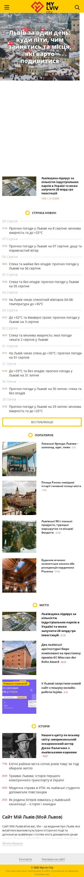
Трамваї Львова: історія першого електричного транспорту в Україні (36, 778)
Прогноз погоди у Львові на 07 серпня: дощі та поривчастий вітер (45, 248)
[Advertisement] (42, 128)
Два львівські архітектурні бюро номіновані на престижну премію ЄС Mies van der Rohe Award (61, 653)
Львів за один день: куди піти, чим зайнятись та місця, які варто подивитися (40, 46)
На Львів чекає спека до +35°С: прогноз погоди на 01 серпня (45, 355)
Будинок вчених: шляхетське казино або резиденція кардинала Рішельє (57, 565)
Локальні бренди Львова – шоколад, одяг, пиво (59, 445)
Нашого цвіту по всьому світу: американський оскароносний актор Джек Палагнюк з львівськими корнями (60, 743)
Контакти (25, 859)
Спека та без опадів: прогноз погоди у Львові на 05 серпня (44, 284)
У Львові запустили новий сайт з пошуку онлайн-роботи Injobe (61, 687)
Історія (44, 726)
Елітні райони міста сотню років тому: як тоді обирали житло (44, 766)
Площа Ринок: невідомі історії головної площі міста (61, 484)
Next (72, 46)
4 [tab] (46, 74)
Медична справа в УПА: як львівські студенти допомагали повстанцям (44, 790)
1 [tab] (33, 74)
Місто (44, 605)
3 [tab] (42, 74)
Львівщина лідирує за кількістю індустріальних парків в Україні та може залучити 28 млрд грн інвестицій (60, 185)
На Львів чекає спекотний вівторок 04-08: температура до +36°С (41, 301)
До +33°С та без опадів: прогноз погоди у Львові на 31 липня (40, 373)
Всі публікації (42, 422)
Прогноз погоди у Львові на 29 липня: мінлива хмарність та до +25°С (45, 408)
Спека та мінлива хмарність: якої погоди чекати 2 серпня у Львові (40, 337)
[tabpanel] (40, 47)
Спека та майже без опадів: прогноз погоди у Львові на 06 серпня (44, 266)
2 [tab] (38, 74)
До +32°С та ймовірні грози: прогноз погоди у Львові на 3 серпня (44, 319)
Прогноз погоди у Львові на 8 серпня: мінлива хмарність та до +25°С (45, 230)
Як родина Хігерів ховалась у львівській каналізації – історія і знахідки (39, 802)
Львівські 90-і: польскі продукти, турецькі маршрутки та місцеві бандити (57, 526)
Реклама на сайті (53, 859)
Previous (7, 46)
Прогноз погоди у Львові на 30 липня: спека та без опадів (45, 391)
